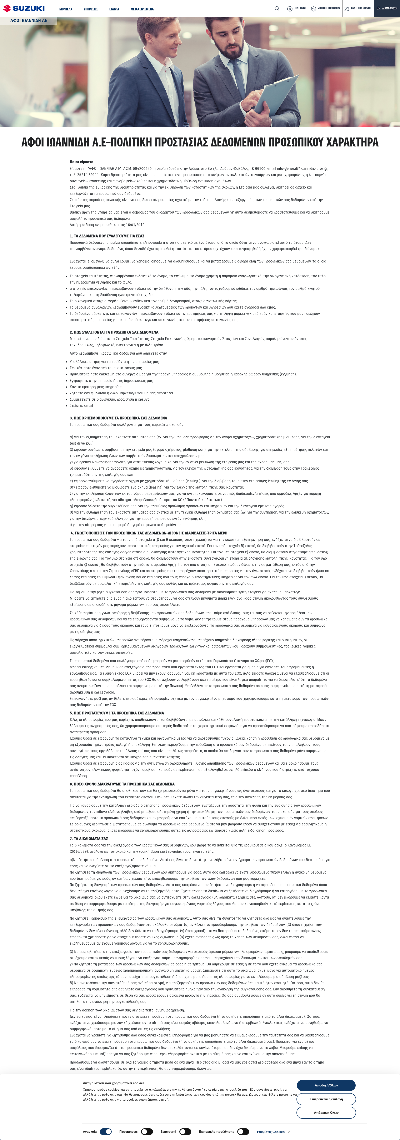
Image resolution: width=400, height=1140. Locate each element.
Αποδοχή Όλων (326, 1085)
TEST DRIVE (301, 8)
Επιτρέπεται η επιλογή (326, 1099)
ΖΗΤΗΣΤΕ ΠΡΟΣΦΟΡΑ (329, 8)
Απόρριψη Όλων (326, 1112)
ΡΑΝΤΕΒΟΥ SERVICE (361, 8)
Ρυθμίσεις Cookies (271, 1132)
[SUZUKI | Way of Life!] (24, 8)
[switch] (147, 1131)
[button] (65, 9)
